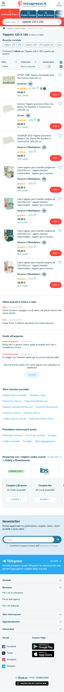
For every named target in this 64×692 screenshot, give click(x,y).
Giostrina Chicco (11, 412)
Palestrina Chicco (11, 401)
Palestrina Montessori (36, 401)
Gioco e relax (20, 28)
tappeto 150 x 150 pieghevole (39, 45)
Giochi (9, 28)
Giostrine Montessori (47, 407)
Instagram (11, 659)
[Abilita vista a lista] (61, 62)
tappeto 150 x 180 (12, 45)
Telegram (10, 666)
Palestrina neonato (12, 435)
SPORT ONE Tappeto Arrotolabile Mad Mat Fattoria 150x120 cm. (35, 76)
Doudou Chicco (31, 412)
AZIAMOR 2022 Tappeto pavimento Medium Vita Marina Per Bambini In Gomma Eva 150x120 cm (34, 138)
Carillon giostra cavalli (14, 418)
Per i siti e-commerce (12, 593)
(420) (30, 152)
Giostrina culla (37, 395)
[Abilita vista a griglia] (61, 66)
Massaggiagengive (45, 441)
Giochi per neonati (35, 435)
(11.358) (32, 88)
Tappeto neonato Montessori (17, 407)
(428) (30, 120)
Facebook (11, 646)
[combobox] (11, 22)
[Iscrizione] (58, 539)
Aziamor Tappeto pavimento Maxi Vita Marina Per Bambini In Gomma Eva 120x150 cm (35, 107)
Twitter (9, 653)
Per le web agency (11, 599)
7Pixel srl (22, 678)
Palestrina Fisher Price (41, 418)
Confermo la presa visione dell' (34, 546)
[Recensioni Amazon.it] (22, 152)
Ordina (25, 62)
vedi (54, 94)
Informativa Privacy (48, 546)
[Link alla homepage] (3, 28)
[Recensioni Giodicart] (22, 89)
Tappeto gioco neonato (14, 395)
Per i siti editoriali (10, 606)
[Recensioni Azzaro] (22, 120)
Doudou (52, 435)
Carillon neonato (11, 441)
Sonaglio (27, 441)
